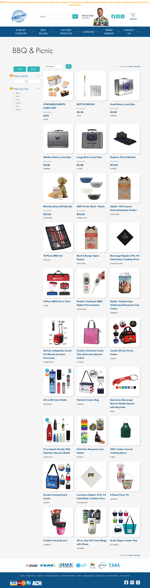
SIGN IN (133, 19)
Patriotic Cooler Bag (88, 400)
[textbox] (55, 16)
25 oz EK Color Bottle (55, 400)
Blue (18, 96)
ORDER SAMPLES (109, 31)
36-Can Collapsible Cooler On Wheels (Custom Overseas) (57, 354)
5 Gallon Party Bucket (55, 540)
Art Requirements (53, 576)
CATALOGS (88, 31)
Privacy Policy (113, 576)
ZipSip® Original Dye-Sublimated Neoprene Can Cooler (124, 305)
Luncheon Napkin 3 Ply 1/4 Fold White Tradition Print (91, 496)
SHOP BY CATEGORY (21, 31)
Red (17, 106)
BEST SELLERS (43, 31)
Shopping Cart (89, 576)
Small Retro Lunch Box (122, 104)
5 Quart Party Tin (119, 495)
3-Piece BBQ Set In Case (56, 301)
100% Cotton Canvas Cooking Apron (121, 451)
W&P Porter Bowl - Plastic (91, 206)
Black (18, 93)
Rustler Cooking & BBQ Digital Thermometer (89, 303)
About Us (30, 576)
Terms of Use (125, 576)
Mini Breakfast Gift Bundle (57, 206)
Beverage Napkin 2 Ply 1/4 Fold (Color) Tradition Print (124, 257)
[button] (19, 69)
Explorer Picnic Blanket (123, 157)
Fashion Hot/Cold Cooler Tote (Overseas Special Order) (90, 354)
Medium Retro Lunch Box (57, 157)
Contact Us (41, 576)
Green (18, 103)
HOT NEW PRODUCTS (66, 31)
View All (137, 66)
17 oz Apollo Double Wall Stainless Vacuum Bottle (56, 451)
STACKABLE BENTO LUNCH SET (54, 106)
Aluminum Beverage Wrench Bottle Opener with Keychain (122, 403)
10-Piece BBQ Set (53, 255)
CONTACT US (129, 31)
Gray (18, 99)
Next (130, 66)
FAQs (79, 576)
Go (68, 66)
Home (23, 576)
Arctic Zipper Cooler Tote (124, 540)
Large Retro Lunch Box (89, 157)
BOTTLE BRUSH (86, 104)
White (18, 109)
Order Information (68, 576)
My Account (101, 576)
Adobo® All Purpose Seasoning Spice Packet (123, 208)
